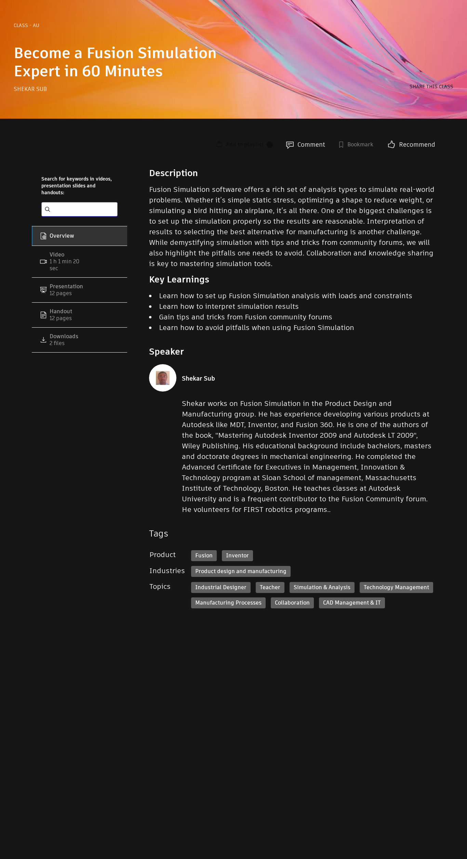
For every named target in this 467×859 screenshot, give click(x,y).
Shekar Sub (30, 89)
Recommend (417, 144)
